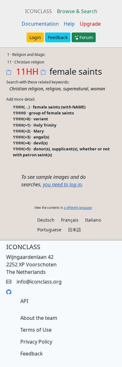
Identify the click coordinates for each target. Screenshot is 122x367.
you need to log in (62, 184)
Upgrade (90, 23)
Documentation (40, 23)
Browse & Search (77, 11)
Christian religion (26, 89)
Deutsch (45, 220)
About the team (38, 317)
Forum (86, 37)
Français (70, 220)
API (24, 301)
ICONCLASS (38, 11)
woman (98, 89)
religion (53, 89)
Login (35, 37)
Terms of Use (36, 329)
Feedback (58, 37)
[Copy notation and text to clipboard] (44, 72)
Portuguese (49, 230)
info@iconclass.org (39, 281)
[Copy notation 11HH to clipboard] (10, 72)
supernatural (75, 89)
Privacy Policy (36, 341)
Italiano (93, 220)
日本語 (74, 230)
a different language (78, 208)
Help (69, 23)
